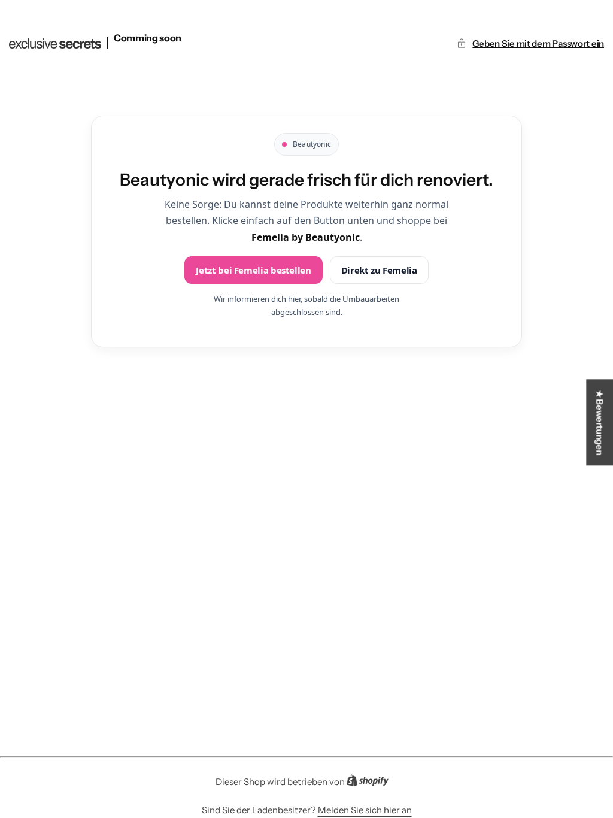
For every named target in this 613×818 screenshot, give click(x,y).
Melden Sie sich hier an (365, 810)
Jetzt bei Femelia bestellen (253, 270)
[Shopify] (371, 782)
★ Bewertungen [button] (599, 422)
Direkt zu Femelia (379, 270)
